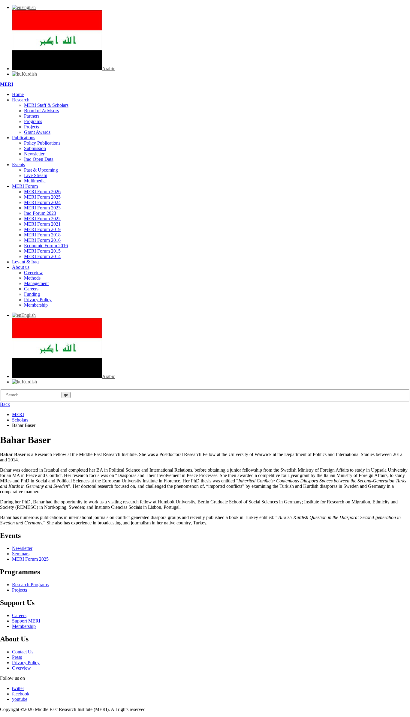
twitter (18, 688)
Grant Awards (37, 132)
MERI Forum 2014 (42, 256)
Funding (32, 294)
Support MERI (26, 620)
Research (20, 99)
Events (18, 164)
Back (5, 404)
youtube (19, 699)
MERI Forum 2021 (42, 223)
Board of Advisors (41, 110)
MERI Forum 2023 (42, 207)
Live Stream (35, 175)
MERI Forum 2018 (42, 234)
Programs (33, 121)
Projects (31, 126)
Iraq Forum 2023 (40, 213)
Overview (33, 272)
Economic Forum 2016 (46, 245)
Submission (35, 148)
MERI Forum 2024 (42, 202)
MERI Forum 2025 (42, 197)
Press (17, 657)
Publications (23, 137)
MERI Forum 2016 (42, 240)
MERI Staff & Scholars (46, 105)
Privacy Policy (38, 299)
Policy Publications (42, 143)
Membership (36, 305)
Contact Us (22, 651)
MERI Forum (25, 186)
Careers (31, 288)
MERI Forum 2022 (42, 218)
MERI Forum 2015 (42, 251)
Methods (32, 277)
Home (18, 94)
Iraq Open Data (38, 159)
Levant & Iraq (25, 261)
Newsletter (34, 153)
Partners (31, 115)
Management (36, 283)
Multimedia (35, 180)
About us (20, 267)
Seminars (20, 553)
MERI (6, 84)
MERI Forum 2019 (42, 229)
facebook (20, 693)
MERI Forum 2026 (42, 191)
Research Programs (30, 584)
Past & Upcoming (41, 169)
